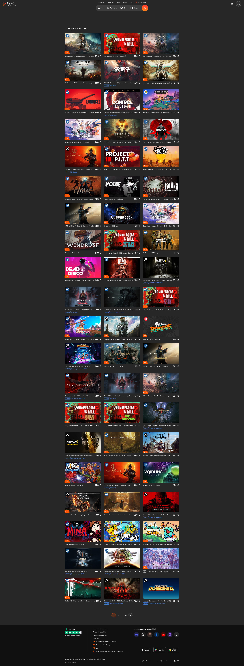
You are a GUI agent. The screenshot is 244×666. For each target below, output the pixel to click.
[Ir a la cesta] (232, 3)
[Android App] (159, 649)
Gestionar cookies (70, 662)
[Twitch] (170, 634)
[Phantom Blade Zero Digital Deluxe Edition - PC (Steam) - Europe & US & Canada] (83, 383)
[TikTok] (176, 634)
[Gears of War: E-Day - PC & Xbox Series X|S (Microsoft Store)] (122, 588)
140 (125, 615)
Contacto (96, 638)
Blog (131, 2)
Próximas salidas (121, 2)
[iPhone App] (146, 649)
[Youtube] (163, 634)
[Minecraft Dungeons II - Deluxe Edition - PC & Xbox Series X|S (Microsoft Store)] (83, 353)
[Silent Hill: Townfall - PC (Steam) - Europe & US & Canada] (122, 383)
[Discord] (136, 634)
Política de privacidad (99, 632)
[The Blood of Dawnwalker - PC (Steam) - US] (122, 472)
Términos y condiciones (100, 629)
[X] (143, 634)
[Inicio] (9, 4)
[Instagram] (149, 634)
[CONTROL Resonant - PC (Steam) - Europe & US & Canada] (122, 70)
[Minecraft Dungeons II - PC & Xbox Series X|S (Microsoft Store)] (161, 588)
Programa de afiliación (100, 635)
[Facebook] (156, 634)
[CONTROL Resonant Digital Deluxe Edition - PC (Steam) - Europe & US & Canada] (122, 99)
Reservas (111, 2)
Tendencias (101, 2)
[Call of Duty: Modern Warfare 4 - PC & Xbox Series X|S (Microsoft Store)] (161, 267)
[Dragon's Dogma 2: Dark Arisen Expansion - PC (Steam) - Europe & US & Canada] (161, 412)
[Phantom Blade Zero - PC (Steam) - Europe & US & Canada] (122, 297)
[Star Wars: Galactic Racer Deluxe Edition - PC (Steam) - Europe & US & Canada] (83, 558)
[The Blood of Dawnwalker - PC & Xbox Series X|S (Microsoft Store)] (83, 156)
